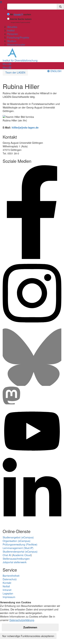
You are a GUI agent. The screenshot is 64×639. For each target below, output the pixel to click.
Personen (12, 34)
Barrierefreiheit (11, 575)
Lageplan (8, 593)
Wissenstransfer (16, 44)
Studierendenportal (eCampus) (20, 551)
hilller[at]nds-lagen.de (25, 127)
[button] (7, 64)
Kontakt (7, 583)
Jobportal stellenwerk (14, 562)
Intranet (7, 590)
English (55, 71)
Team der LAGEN (15, 72)
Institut (11, 30)
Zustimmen (30, 627)
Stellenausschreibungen (16, 558)
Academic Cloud (22, 555)
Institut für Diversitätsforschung (20, 60)
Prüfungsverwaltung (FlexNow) (20, 544)
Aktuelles (12, 27)
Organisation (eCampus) (16, 541)
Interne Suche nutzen (20, 19)
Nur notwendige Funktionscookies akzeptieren (28, 636)
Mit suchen (20, 14)
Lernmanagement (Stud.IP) (18, 548)
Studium (11, 41)
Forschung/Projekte (18, 37)
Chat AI (7, 555)
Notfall (6, 586)
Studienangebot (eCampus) (18, 537)
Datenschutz (10, 579)
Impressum (9, 597)
